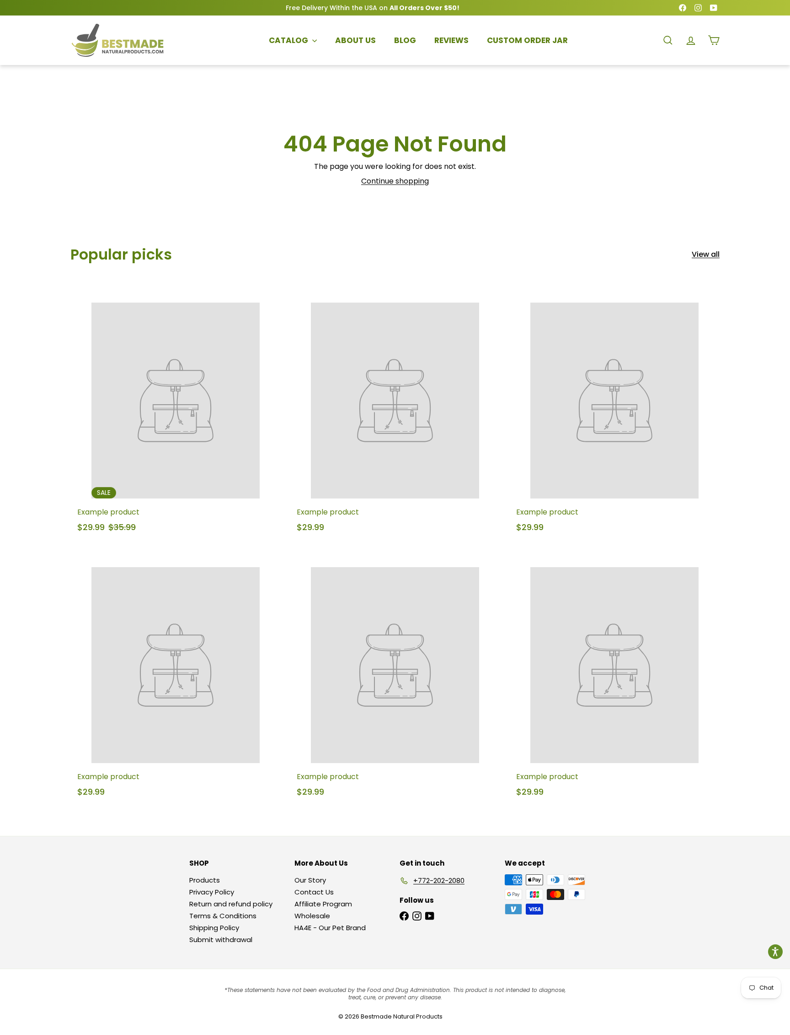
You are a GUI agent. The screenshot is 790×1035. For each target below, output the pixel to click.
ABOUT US (355, 40)
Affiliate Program (323, 904)
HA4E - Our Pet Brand (330, 927)
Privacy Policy (211, 892)
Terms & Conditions (222, 916)
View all (706, 254)
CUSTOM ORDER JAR (527, 40)
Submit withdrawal (220, 939)
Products (204, 880)
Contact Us (314, 892)
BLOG (405, 40)
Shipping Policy (214, 927)
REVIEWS (451, 40)
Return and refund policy (230, 904)
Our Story (310, 880)
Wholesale (312, 916)
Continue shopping (395, 181)
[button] (775, 951)
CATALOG (289, 40)
